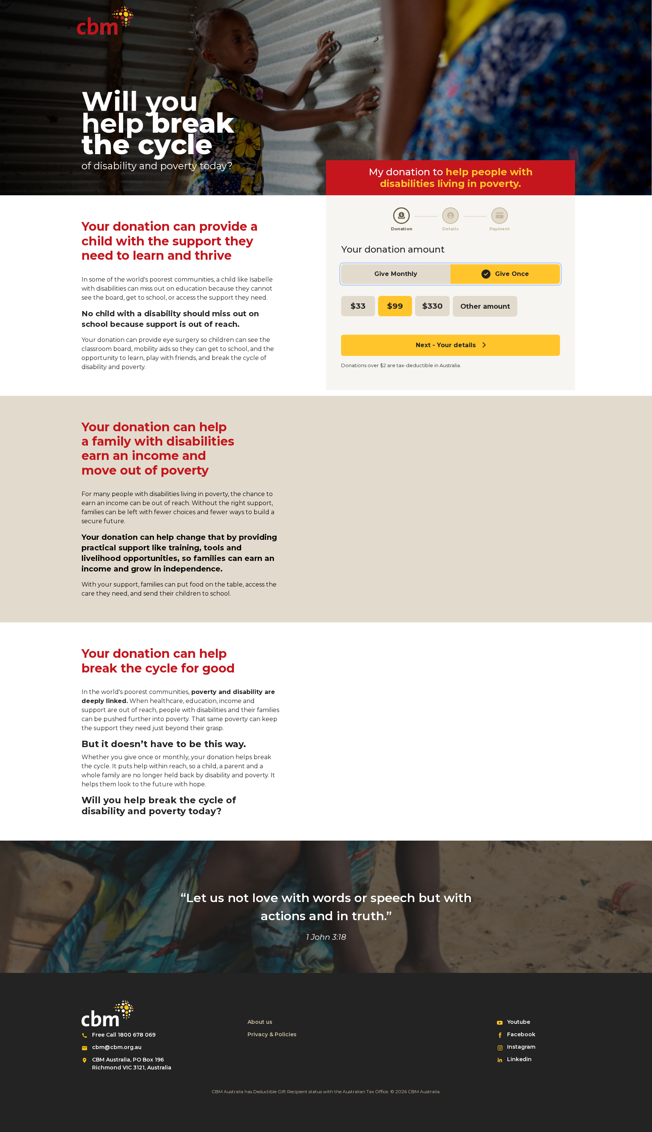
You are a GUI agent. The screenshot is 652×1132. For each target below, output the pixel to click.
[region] (450, 275)
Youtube (524, 1021)
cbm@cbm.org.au (116, 1047)
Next (446, 345)
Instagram (524, 1046)
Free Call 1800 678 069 (123, 1034)
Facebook (524, 1034)
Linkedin (524, 1059)
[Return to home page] (105, 20)
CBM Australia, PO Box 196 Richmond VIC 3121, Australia (131, 1063)
